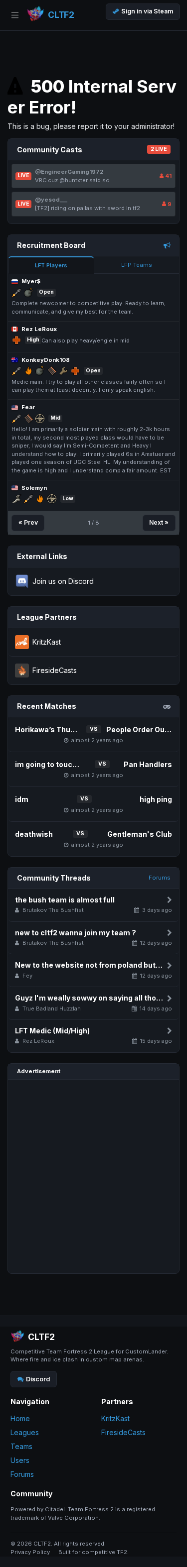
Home (20, 1418)
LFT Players (51, 265)
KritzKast (115, 1418)
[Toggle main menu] (15, 15)
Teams (21, 1446)
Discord (38, 1379)
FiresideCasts (123, 1432)
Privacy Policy (30, 1552)
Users (19, 1460)
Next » (159, 522)
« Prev (28, 522)
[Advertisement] (93, 1176)
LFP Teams (136, 264)
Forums (160, 877)
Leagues (24, 1432)
